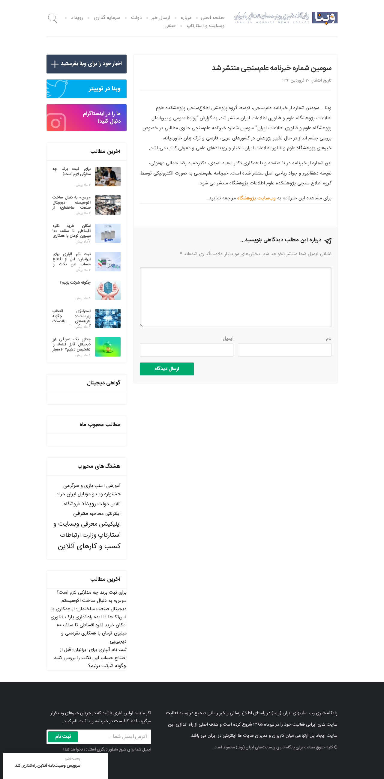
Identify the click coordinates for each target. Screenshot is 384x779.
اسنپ (99, 486)
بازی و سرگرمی (78, 486)
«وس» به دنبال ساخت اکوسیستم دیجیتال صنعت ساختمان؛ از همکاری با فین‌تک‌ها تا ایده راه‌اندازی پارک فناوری (89, 609)
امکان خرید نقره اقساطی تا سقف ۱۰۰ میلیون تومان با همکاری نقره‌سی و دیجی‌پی (91, 633)
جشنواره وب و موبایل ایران (94, 494)
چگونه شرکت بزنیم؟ (107, 666)
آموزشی (113, 486)
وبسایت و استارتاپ (206, 26)
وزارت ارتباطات (78, 535)
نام (329, 339)
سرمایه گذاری (107, 18)
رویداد (77, 18)
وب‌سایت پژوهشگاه (256, 198)
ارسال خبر (160, 18)
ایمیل (228, 339)
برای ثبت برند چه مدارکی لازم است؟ (91, 593)
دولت (136, 18)
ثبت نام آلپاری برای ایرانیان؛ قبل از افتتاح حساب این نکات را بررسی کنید (90, 654)
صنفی (170, 26)
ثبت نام (63, 737)
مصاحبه (97, 514)
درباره (186, 18)
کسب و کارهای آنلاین (89, 547)
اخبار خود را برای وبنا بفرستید (91, 63)
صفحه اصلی (213, 18)
